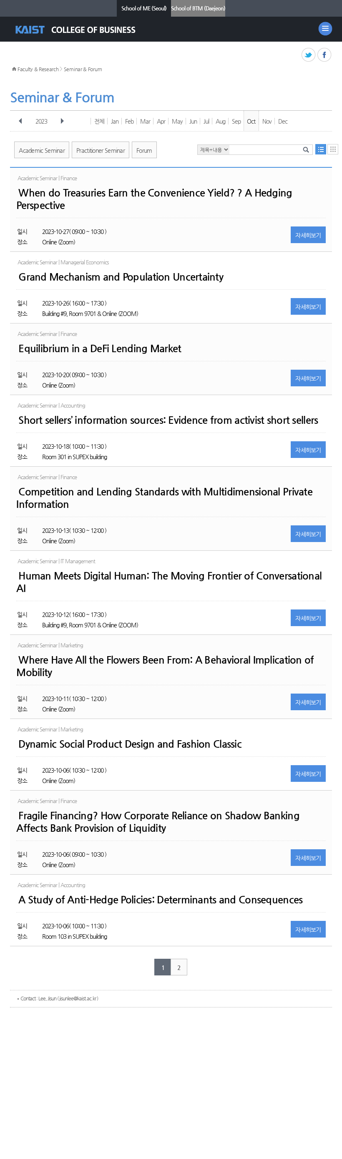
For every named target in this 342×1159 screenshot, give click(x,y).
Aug (220, 121)
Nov (267, 121)
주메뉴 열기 (325, 28)
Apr (161, 121)
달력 (332, 149)
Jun (193, 121)
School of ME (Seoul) (143, 8)
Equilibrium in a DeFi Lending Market (99, 348)
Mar (145, 121)
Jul (206, 121)
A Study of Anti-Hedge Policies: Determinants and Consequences (160, 899)
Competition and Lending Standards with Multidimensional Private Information (164, 498)
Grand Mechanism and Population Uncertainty (120, 277)
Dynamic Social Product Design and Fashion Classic (129, 744)
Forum (144, 150)
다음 (62, 121)
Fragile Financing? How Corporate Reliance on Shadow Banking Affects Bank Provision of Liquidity (157, 822)
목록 (320, 149)
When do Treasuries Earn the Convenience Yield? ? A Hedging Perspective (154, 199)
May (177, 121)
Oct (251, 121)
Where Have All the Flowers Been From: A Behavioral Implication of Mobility (165, 666)
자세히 (308, 235)
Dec (282, 121)
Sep (236, 121)
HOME (14, 69)
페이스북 (324, 55)
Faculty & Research (38, 69)
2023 (41, 121)
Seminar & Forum (83, 69)
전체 (99, 121)
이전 (20, 121)
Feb (129, 121)
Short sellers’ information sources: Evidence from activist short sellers (168, 420)
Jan (114, 121)
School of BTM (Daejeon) (198, 8)
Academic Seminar (42, 150)
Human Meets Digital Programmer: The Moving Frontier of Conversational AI (169, 582)
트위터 (309, 55)
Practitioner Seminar (100, 150)
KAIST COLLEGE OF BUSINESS (83, 30)
